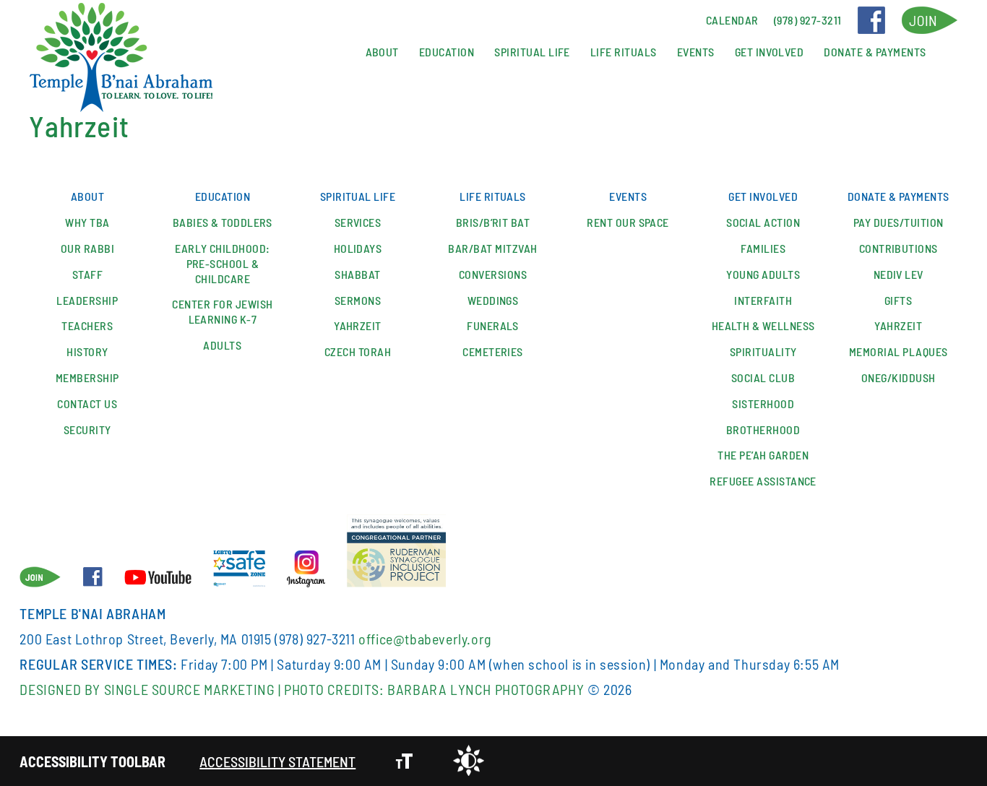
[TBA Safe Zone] (239, 570)
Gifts (898, 300)
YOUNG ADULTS (763, 274)
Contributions (898, 248)
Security (87, 429)
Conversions (493, 274)
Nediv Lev (898, 274)
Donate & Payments (875, 52)
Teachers (87, 325)
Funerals (493, 325)
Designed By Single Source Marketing (147, 689)
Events (696, 52)
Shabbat (357, 274)
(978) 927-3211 (315, 638)
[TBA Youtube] (157, 578)
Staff (87, 274)
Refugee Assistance (763, 481)
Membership (87, 377)
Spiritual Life (532, 52)
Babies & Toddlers (222, 222)
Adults (222, 345)
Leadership (87, 300)
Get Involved (769, 52)
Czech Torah (357, 351)
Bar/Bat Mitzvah (492, 248)
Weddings (493, 300)
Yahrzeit (358, 325)
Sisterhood (763, 403)
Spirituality (763, 351)
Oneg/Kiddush (898, 377)
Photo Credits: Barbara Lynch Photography (434, 689)
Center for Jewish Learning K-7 (222, 311)
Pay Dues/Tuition (898, 222)
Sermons (358, 300)
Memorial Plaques (898, 351)
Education (446, 52)
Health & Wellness (763, 325)
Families (763, 248)
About (382, 52)
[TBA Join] (929, 20)
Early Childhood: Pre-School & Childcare (222, 263)
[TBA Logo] (120, 58)
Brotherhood (763, 429)
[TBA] (305, 570)
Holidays (358, 248)
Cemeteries (492, 351)
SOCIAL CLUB (763, 377)
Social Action (763, 222)
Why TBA (87, 222)
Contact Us (87, 403)
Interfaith (763, 300)
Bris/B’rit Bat (493, 222)
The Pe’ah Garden (763, 455)
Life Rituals (623, 52)
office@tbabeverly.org (424, 638)
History (87, 351)
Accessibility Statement (277, 761)
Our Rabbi (87, 248)
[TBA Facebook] (871, 20)
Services (358, 222)
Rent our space (628, 222)
